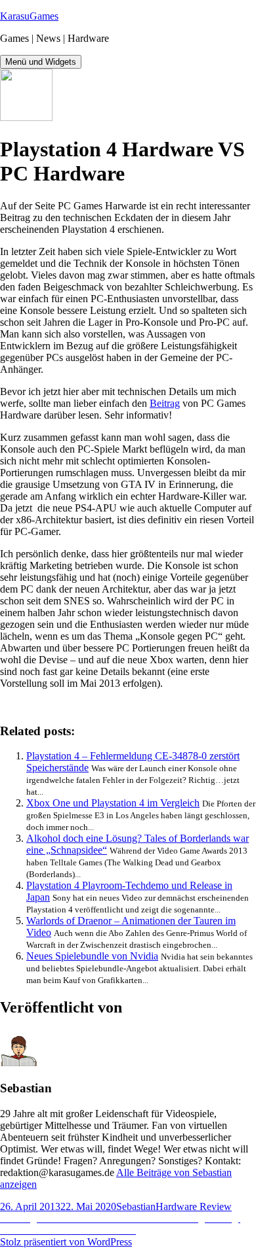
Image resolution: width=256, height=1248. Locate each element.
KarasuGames (29, 16)
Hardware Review (194, 1206)
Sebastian (136, 1206)
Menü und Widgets (40, 62)
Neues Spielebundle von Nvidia (92, 956)
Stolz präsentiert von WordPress (66, 1241)
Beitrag (165, 403)
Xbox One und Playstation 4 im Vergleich (113, 802)
